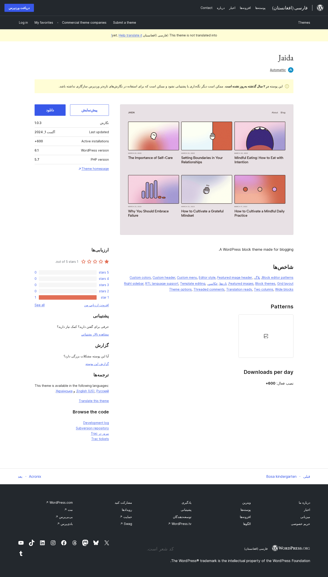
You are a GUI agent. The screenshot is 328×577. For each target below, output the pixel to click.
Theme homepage (95, 169)
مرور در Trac (100, 433)
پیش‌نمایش (89, 110)
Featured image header (234, 277)
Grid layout (285, 283)
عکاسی (213, 283)
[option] (266, 336)
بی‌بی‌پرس (64, 517)
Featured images (241, 283)
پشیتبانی (186, 510)
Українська (64, 391)
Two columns (263, 289)
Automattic (278, 70)
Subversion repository (92, 428)
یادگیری (186, 502)
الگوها (247, 524)
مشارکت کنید (123, 502)
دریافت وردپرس (19, 8)
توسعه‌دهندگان (182, 517)
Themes (304, 22)
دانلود (50, 110)
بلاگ (257, 277)
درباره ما (304, 502)
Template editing (192, 283)
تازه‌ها (223, 283)
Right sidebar (133, 283)
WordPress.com (59, 502)
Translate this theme (94, 401)
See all (40, 305)
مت (68, 510)
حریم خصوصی (300, 524)
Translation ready (239, 289)
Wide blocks (284, 289)
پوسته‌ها (246, 510)
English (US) (86, 391)
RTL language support (161, 283)
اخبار (307, 510)
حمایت (126, 517)
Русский (102, 391)
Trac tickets (100, 439)
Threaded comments (208, 289)
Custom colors (140, 277)
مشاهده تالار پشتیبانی (95, 334)
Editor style (207, 277)
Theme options (180, 289)
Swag (126, 524)
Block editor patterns (277, 277)
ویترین (246, 502)
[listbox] (206, 336)
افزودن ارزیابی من (96, 305)
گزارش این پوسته (97, 364)
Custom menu (187, 277)
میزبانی (305, 517)
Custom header (164, 277)
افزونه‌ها (245, 517)
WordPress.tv (179, 524)
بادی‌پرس (65, 524)
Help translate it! (126, 35)
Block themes (265, 283)
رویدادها (127, 510)
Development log (96, 423)
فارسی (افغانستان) (256, 548)
